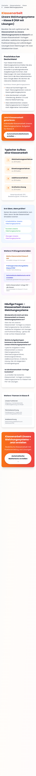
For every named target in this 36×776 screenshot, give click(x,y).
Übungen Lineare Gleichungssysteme (13, 237)
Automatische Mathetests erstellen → (18, 135)
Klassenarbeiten (15, 5)
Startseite (5, 5)
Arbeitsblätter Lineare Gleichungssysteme (14, 222)
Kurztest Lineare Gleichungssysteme (13, 230)
